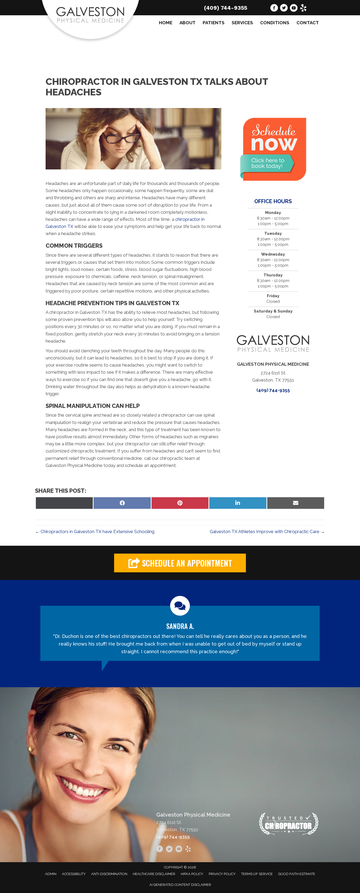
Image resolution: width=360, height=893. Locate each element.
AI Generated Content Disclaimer (180, 885)
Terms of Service (257, 874)
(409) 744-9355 (225, 7)
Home (165, 22)
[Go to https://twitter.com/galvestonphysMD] (284, 8)
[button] (180, 563)
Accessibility (74, 874)
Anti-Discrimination (109, 874)
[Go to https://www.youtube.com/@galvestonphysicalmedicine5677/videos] (294, 8)
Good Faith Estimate (296, 874)
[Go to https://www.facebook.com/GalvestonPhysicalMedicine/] (274, 8)
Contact (307, 22)
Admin (50, 874)
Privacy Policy (222, 874)
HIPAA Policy (192, 874)
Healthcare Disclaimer (154, 874)
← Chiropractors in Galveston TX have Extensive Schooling (94, 531)
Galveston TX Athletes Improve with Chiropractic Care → (267, 531)
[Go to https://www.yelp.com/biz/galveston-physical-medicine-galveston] (303, 8)
